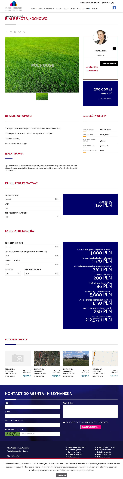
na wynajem (77, 447)
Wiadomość (68, 403)
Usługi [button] (65, 8)
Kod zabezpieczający (14, 430)
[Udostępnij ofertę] (24, 32)
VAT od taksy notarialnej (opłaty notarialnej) (26, 252)
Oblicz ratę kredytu (105, 98)
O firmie (58, 8)
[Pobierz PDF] (15, 32)
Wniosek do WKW (12, 261)
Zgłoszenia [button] (86, 8)
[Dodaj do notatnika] (19, 32)
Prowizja (9, 270)
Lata (7, 204)
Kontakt (73, 8)
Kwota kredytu (12, 195)
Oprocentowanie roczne (16, 213)
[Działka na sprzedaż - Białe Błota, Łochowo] (47, 365)
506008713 (92, 67)
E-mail (7, 412)
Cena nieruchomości (14, 243)
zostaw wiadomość (109, 64)
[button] (10, 65)
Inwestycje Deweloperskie (46, 8)
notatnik (94, 8)
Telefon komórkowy (14, 421)
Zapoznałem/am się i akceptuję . (87, 422)
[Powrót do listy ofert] (6, 32)
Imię (6, 403)
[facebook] (114, 7)
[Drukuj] (10, 32)
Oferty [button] (33, 8)
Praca (78, 8)
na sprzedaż (106, 447)
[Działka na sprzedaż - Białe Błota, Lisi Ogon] (18, 365)
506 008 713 (108, 3)
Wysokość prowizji (33, 270)
